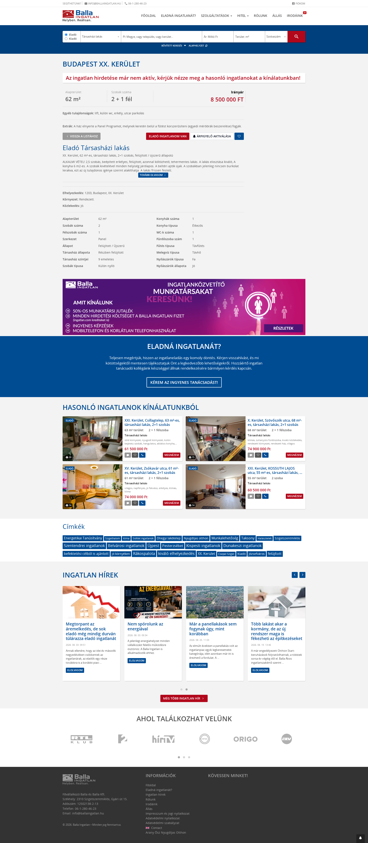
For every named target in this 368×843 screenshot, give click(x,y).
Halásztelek (265, 538)
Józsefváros (257, 554)
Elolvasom (75, 670)
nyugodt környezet (152, 440)
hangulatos (149, 443)
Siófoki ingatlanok (143, 538)
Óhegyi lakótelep (169, 538)
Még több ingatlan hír (182, 698)
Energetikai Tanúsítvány (83, 538)
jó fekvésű (152, 488)
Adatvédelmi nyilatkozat (163, 818)
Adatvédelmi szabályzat (162, 823)
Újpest (153, 545)
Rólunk (260, 15)
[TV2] (123, 739)
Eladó (72, 34)
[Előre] (302, 575)
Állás (277, 15)
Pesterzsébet (172, 545)
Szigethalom (112, 538)
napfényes (139, 488)
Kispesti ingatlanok (203, 545)
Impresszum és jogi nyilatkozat (168, 813)
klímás (251, 440)
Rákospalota (144, 553)
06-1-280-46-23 (135, 3)
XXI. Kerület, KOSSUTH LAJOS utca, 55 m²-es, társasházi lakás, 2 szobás (274, 472)
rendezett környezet (259, 443)
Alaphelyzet (197, 45)
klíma (128, 491)
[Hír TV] (164, 739)
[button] (360, 838)
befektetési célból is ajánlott (86, 553)
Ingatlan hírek (90, 574)
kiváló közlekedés (292, 440)
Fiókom (298, 3)
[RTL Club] (82, 739)
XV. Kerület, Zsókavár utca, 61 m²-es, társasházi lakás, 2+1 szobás (152, 470)
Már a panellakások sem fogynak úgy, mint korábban (213, 629)
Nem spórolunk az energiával (145, 626)
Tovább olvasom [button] (151, 175)
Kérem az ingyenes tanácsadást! (184, 382)
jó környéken (121, 554)
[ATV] (287, 739)
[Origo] (246, 739)
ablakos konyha (165, 443)
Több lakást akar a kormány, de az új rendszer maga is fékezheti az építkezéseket (276, 631)
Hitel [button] (242, 15)
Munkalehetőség (224, 538)
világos (291, 443)
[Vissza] (295, 575)
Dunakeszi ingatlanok (242, 545)
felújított (275, 553)
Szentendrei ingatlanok (84, 545)
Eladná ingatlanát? (178, 15)
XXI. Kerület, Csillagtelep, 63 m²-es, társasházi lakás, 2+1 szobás (152, 422)
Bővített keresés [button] (172, 45)
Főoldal (148, 15)
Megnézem (171, 455)
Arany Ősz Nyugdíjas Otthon (166, 832)
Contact (156, 828)
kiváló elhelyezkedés (176, 553)
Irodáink (296, 14)
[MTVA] (205, 739)
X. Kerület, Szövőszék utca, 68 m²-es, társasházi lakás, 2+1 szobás (275, 422)
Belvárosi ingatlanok (126, 545)
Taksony (247, 538)
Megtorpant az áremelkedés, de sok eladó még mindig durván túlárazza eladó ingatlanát (91, 631)
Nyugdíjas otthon (196, 538)
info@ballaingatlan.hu (102, 3)
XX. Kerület (206, 553)
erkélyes (163, 488)
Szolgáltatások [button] (215, 15)
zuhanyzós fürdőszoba (268, 440)
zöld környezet (133, 440)
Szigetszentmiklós (287, 538)
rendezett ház (278, 443)
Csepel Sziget (226, 554)
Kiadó (73, 39)
